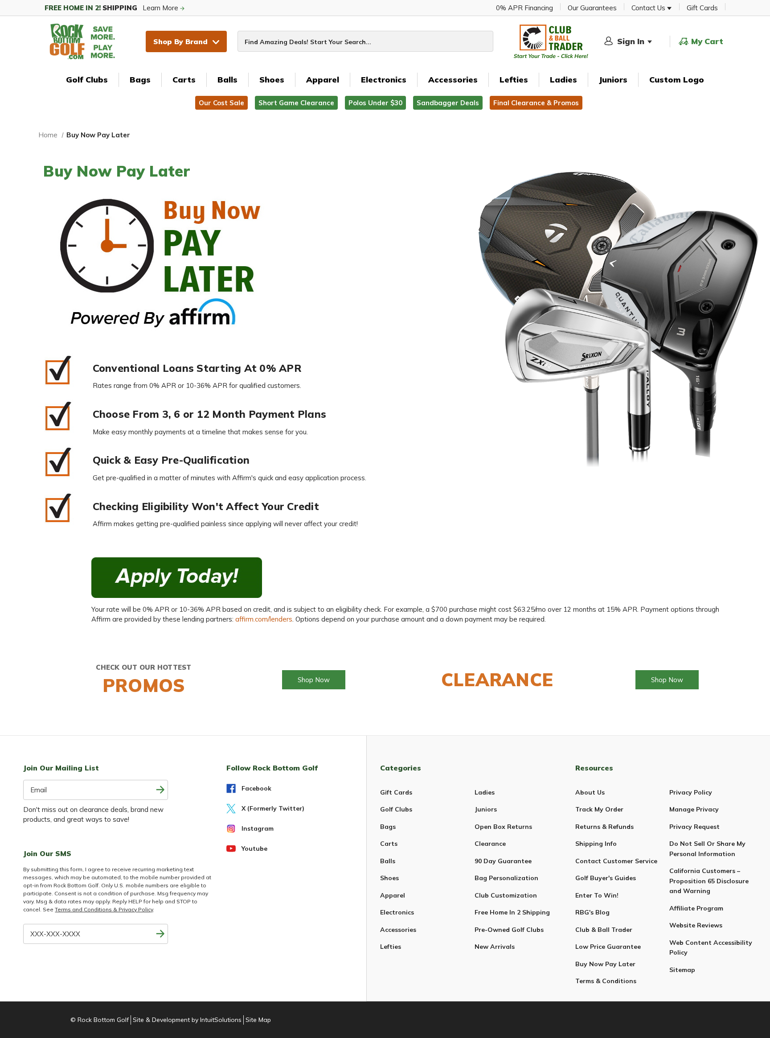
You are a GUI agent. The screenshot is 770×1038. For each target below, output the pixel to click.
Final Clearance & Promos (536, 103)
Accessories (453, 79)
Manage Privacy (694, 809)
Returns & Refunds (604, 827)
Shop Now (314, 680)
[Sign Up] (160, 934)
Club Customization (506, 895)
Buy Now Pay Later (605, 964)
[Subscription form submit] (160, 790)
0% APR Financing (524, 8)
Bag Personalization (506, 878)
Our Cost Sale (221, 103)
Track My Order (599, 809)
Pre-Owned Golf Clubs (509, 930)
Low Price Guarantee (608, 947)
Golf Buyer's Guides (605, 878)
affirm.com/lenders (263, 619)
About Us (590, 792)
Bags (140, 79)
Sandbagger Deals (448, 103)
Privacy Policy (690, 792)
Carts (184, 79)
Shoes (271, 79)
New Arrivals (495, 947)
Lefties (514, 79)
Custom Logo (676, 79)
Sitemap (682, 970)
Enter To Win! (596, 895)
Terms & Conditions (605, 981)
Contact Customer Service (616, 861)
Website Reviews (695, 925)
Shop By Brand (180, 41)
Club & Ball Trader (603, 930)
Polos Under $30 (375, 103)
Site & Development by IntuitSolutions (187, 1020)
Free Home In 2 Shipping (512, 912)
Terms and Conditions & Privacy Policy (104, 909)
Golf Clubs (87, 79)
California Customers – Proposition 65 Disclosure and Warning (709, 881)
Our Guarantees (592, 8)
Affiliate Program (696, 908)
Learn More (112, 7)
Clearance (490, 844)
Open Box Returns (503, 827)
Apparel (322, 79)
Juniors (613, 79)
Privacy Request (694, 827)
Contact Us (649, 8)
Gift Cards (702, 8)
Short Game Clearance (296, 103)
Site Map (258, 1020)
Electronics (383, 79)
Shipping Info (596, 844)
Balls (227, 79)
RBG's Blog (592, 912)
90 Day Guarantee (503, 861)
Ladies (563, 79)
